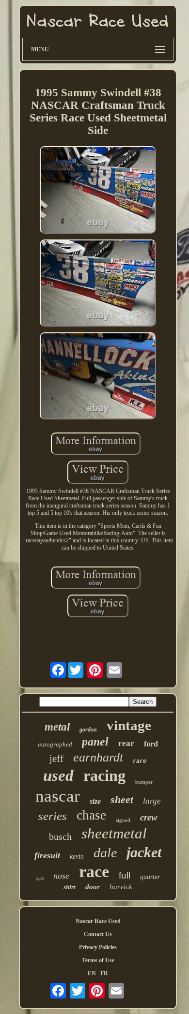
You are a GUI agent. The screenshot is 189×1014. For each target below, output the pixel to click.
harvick (121, 887)
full (124, 875)
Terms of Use (98, 960)
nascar (57, 796)
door (92, 887)
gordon (88, 729)
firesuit (47, 855)
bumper (144, 782)
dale (105, 852)
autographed (55, 744)
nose (61, 875)
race (94, 871)
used (58, 775)
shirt (69, 887)
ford (151, 744)
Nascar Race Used (98, 921)
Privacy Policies (98, 947)
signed (123, 820)
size (95, 801)
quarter (150, 876)
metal (57, 727)
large (152, 800)
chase (91, 815)
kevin (77, 856)
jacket (143, 852)
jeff (56, 758)
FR (104, 973)
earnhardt (98, 757)
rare (139, 761)
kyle (40, 878)
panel (95, 741)
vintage (129, 725)
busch (60, 836)
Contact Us (98, 934)
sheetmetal (114, 833)
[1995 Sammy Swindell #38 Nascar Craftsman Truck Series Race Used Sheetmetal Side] (97, 190)
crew (149, 817)
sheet (121, 799)
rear (126, 743)
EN (92, 973)
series (52, 815)
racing (104, 775)
